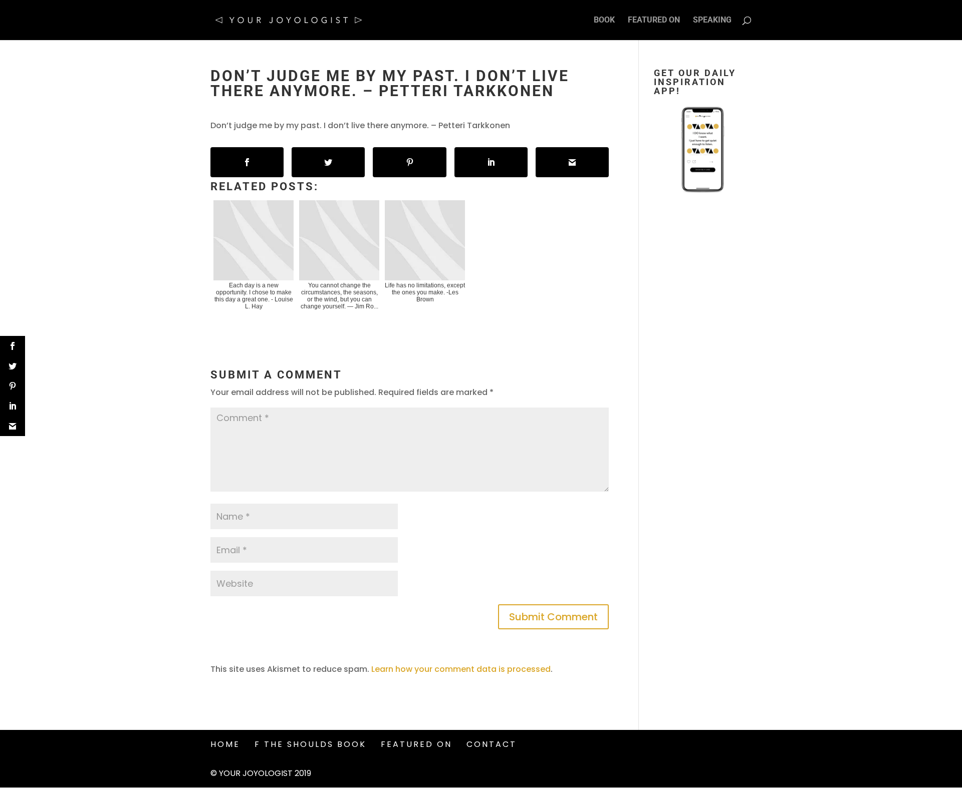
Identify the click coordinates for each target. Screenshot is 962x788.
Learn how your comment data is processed (461, 669)
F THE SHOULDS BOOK (310, 744)
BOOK (604, 21)
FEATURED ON (654, 21)
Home (225, 744)
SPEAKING (712, 21)
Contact (491, 744)
